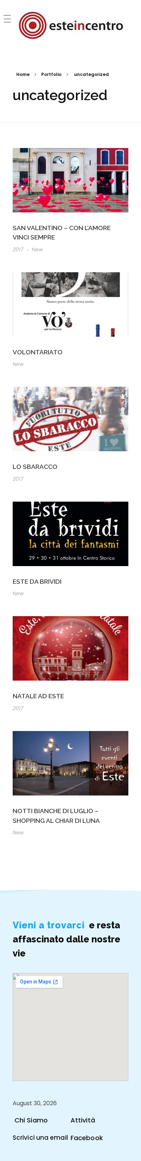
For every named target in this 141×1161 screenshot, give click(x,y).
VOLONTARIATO (38, 352)
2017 (18, 249)
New (37, 249)
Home (23, 74)
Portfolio (51, 74)
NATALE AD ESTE (38, 696)
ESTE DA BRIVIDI (37, 581)
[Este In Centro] (70, 26)
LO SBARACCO (35, 466)
